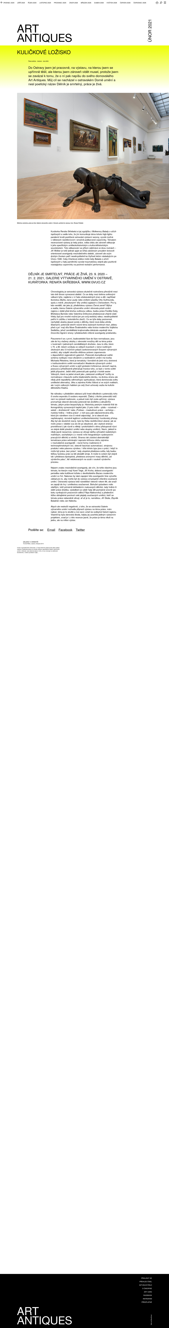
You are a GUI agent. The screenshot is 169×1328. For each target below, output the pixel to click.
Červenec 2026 (139, 2)
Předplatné (147, 1302)
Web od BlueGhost (151, 1320)
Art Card (148, 1292)
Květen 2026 (112, 2)
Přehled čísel (145, 1281)
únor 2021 (46, 61)
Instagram (147, 1298)
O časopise (147, 1288)
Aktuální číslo (145, 1285)
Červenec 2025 (8, 2)
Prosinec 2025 (60, 2)
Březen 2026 (86, 2)
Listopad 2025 (45, 2)
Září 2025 (21, 2)
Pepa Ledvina (32, 61)
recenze (39, 61)
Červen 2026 (125, 2)
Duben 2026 (99, 2)
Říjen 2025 (32, 2)
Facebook (147, 1295)
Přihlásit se (146, 1278)
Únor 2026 (73, 2)
